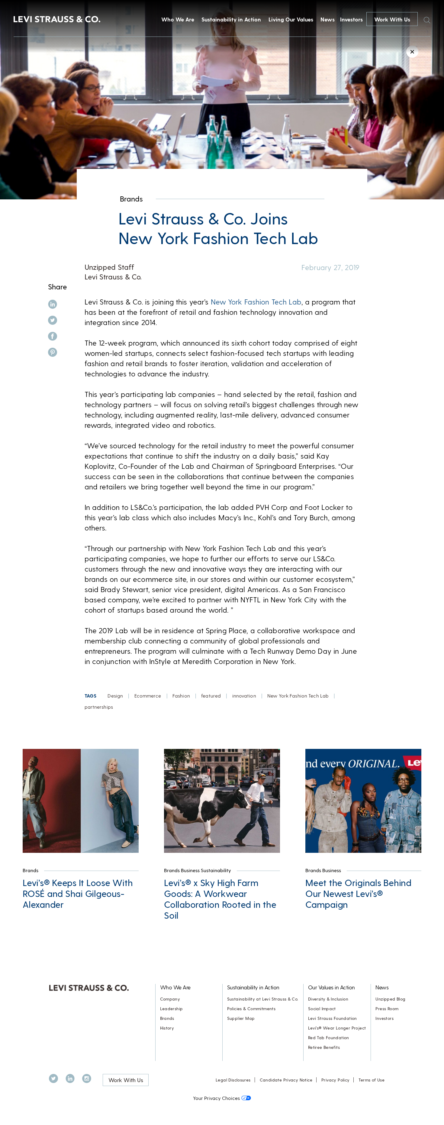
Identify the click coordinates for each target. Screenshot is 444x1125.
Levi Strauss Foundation (332, 1018)
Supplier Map (241, 1018)
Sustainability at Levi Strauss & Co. (262, 998)
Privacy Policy (335, 1079)
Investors (351, 19)
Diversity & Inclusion (328, 998)
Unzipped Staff (109, 267)
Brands (131, 198)
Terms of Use (371, 1079)
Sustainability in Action (231, 19)
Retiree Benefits (324, 1047)
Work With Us (392, 19)
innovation (244, 695)
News (327, 19)
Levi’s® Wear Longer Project (337, 1027)
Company (170, 998)
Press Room (386, 1008)
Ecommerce (147, 695)
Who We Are (177, 19)
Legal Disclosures (233, 1079)
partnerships (99, 707)
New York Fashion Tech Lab (256, 301)
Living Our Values (291, 19)
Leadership (171, 1008)
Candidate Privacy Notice (286, 1079)
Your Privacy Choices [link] (216, 1098)
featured (211, 695)
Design (115, 695)
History (167, 1027)
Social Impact (322, 1008)
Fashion (181, 695)
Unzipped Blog (390, 998)
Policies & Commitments (251, 1008)
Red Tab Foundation (328, 1037)
